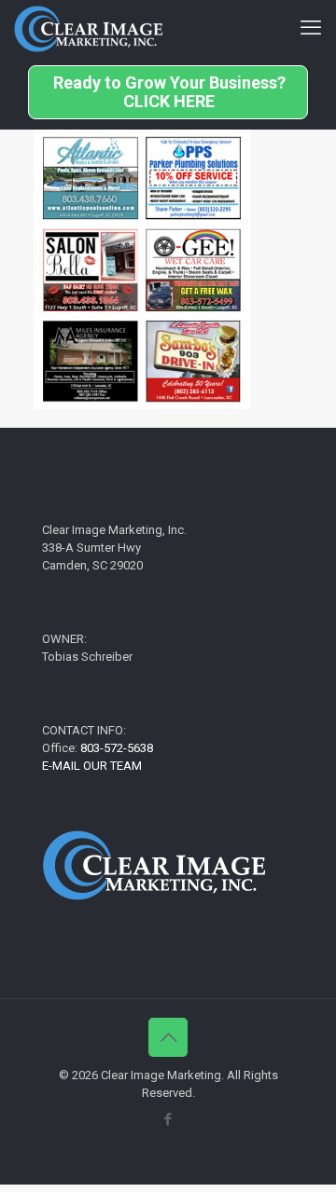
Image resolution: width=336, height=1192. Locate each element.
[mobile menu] (311, 28)
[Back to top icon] (168, 1037)
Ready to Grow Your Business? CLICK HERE (169, 92)
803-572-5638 (116, 748)
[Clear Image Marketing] (88, 28)
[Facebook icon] (168, 1119)
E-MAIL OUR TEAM (92, 766)
